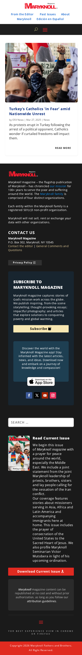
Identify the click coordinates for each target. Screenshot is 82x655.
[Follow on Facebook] (29, 395)
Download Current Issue (38, 571)
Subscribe (38, 329)
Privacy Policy (22, 262)
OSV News (18, 119)
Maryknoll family (51, 194)
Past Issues (48, 14)
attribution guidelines (41, 601)
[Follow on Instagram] (53, 395)
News (47, 119)
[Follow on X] (37, 395)
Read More (63, 148)
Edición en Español (50, 19)
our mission (58, 186)
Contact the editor (20, 246)
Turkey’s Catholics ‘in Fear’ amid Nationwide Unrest (39, 111)
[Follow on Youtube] (45, 395)
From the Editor (22, 14)
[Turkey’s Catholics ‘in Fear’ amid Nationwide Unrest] (41, 72)
